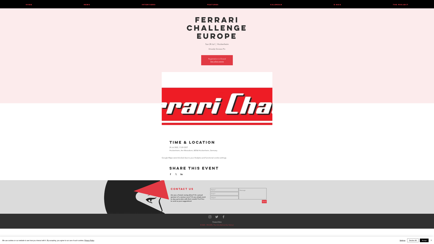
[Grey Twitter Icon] (217, 217)
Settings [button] (402, 240)
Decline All (413, 240)
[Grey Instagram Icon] (210, 217)
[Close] (431, 240)
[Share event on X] (176, 174)
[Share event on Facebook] (170, 174)
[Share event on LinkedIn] (181, 174)
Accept (424, 240)
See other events (217, 61)
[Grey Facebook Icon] (223, 217)
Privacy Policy (89, 240)
